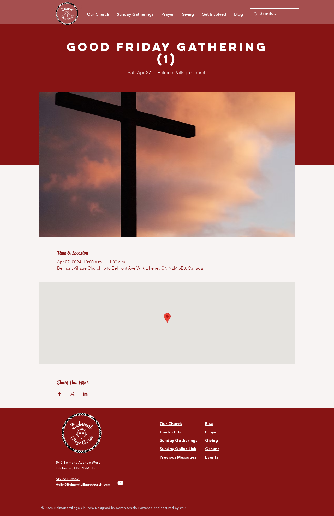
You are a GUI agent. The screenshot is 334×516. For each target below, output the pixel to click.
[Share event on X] (72, 394)
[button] (214, 14)
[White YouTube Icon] (120, 482)
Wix (183, 508)
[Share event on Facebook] (59, 394)
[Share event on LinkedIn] (85, 394)
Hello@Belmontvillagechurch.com (83, 484)
